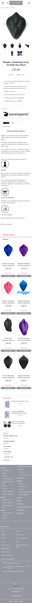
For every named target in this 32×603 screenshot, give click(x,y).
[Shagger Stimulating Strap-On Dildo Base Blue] (23, 294)
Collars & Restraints (7, 502)
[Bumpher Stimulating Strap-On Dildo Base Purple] (23, 257)
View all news (6, 460)
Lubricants (21, 489)
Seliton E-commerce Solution (16, 601)
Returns (3, 534)
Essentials (19, 481)
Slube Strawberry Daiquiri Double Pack (19, 412)
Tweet (12, 123)
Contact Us (19, 531)
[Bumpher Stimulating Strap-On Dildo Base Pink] (8, 294)
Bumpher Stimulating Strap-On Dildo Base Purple (23, 265)
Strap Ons (12, 7)
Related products (9, 235)
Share (6, 123)
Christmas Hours (5, 548)
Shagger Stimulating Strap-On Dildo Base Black (24, 377)
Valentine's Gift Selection (24, 507)
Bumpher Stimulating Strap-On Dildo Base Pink (8, 302)
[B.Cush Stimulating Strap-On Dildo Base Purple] (23, 336)
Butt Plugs (5, 476)
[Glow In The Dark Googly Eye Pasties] (7, 425)
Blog (17, 541)
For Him (19, 497)
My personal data (16, 595)
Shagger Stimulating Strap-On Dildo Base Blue (24, 302)
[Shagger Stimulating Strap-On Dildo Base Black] (23, 369)
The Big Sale (20, 513)
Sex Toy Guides (5, 545)
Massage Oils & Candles (24, 492)
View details (8, 276)
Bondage (3, 497)
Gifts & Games (22, 486)
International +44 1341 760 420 (15, 571)
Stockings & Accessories (24, 466)
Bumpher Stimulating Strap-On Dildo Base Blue (8, 265)
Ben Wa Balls (5, 470)
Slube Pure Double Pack (20, 401)
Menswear (21, 469)
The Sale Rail (20, 510)
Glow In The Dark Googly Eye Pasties (18, 422)
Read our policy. (16, 591)
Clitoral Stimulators (7, 478)
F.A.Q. (3, 541)
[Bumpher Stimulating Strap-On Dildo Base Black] (16, 40)
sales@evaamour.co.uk (13, 563)
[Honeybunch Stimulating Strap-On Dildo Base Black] (8, 331)
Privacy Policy (20, 534)
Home (2, 7)
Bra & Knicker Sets (7, 513)
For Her (19, 500)
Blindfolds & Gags (7, 500)
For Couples (20, 504)
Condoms (20, 483)
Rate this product (7, 126)
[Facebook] (3, 574)
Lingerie (3, 510)
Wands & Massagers (7, 494)
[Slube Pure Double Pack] (7, 404)
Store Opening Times (7, 555)
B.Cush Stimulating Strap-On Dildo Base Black (8, 377)
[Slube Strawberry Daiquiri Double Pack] (7, 414)
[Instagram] (10, 574)
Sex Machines (20, 478)
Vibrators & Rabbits (7, 491)
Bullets (4, 473)
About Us (3, 538)
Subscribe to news (9, 457)
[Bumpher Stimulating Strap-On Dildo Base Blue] (8, 257)
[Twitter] (6, 574)
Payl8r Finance (5, 552)
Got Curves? (21, 472)
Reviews (6, 239)
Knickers (4, 515)
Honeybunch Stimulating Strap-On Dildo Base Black (8, 340)
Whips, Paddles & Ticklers (7, 506)
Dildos (4, 486)
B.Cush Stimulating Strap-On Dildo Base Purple (24, 340)
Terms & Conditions (21, 538)
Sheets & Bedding (23, 494)
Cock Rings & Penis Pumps (7, 482)
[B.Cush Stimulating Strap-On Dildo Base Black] (8, 369)
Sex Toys (7, 7)
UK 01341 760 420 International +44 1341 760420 (18, 567)
